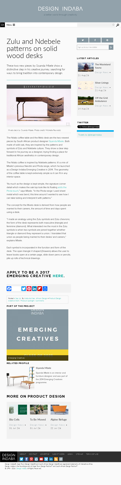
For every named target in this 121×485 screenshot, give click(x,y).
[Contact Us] (61, 459)
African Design (41, 298)
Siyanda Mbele (43, 368)
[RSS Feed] (56, 459)
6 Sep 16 (17, 298)
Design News (16, 424)
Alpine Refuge (59, 419)
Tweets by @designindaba (90, 134)
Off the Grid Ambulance (101, 99)
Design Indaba (21, 468)
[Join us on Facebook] (95, 40)
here (58, 276)
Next (61, 113)
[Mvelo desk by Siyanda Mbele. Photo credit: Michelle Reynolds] (39, 126)
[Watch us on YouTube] (41, 459)
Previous (16, 113)
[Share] (45, 288)
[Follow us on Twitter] (83, 40)
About (23, 454)
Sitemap (79, 454)
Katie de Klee (29, 298)
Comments (40, 300)
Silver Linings (102, 82)
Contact (33, 454)
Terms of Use (92, 454)
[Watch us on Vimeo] (46, 459)
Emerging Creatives (16, 358)
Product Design (55, 298)
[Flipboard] (39, 288)
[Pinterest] (29, 288)
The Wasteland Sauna (103, 66)
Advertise (44, 454)
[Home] (60, 9)
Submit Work (58, 454)
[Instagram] (36, 459)
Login (70, 454)
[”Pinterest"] (107, 40)
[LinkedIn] (34, 288)
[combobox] (96, 25)
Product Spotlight (27, 300)
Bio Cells (14, 419)
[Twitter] (23, 288)
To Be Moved (38, 419)
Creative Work (13, 300)
